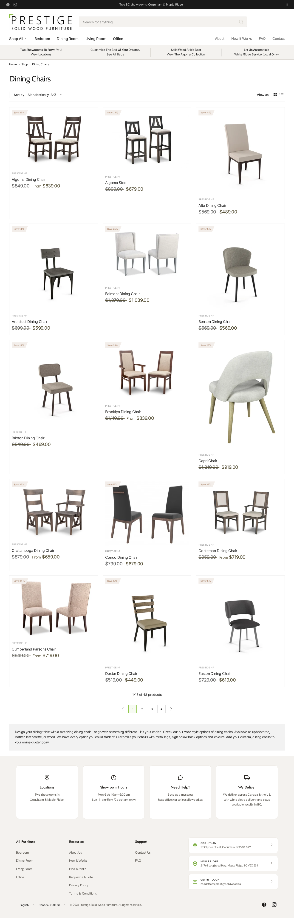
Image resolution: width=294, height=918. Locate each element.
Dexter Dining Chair (121, 673)
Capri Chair (207, 460)
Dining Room (24, 860)
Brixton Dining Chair (28, 438)
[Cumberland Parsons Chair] (54, 607)
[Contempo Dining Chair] (240, 510)
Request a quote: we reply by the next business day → (151, 4)
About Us (75, 852)
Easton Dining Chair (214, 673)
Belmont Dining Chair (122, 293)
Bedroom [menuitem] (42, 38)
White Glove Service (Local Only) (256, 54)
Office (20, 877)
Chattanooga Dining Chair (33, 550)
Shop (24, 64)
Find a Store (77, 869)
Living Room (24, 869)
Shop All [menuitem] (16, 38)
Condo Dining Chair (121, 557)
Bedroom (22, 852)
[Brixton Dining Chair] (54, 384)
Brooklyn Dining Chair (123, 411)
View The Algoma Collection (186, 54)
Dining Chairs (40, 64)
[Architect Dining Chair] (54, 268)
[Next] (171, 709)
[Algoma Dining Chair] (54, 139)
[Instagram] (15, 4)
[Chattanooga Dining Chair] (54, 509)
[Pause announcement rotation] (286, 4)
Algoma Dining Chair (29, 179)
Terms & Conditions (83, 893)
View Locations (41, 54)
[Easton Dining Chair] (240, 620)
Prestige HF (19, 173)
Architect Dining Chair (30, 321)
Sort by (19, 95)
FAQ (262, 38)
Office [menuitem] (118, 38)
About (219, 38)
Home (13, 64)
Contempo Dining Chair (217, 550)
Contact (278, 38)
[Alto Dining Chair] (240, 152)
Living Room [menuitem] (95, 38)
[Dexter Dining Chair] (147, 620)
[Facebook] (8, 4)
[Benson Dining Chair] (240, 268)
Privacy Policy (78, 885)
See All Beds (115, 54)
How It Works (241, 38)
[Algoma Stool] (147, 140)
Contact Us (143, 852)
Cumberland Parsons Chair (34, 649)
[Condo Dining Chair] (147, 513)
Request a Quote (81, 877)
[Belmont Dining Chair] (147, 254)
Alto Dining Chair (212, 205)
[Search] (241, 22)
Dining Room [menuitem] (67, 38)
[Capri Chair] (240, 395)
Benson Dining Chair (215, 321)
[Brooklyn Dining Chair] (147, 371)
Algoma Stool (116, 182)
